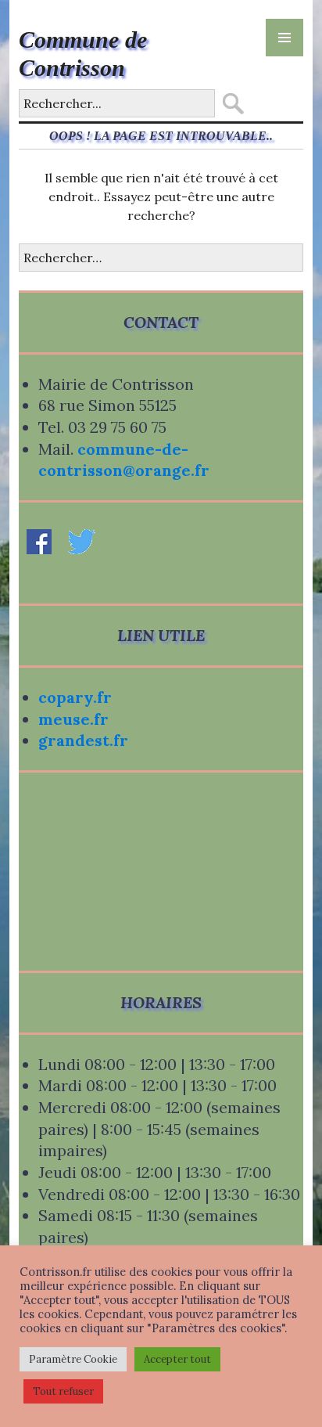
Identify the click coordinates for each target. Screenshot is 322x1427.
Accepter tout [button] (177, 1359)
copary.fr (75, 697)
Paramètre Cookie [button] (73, 1359)
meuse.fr (73, 719)
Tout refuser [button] (63, 1391)
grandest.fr (83, 740)
